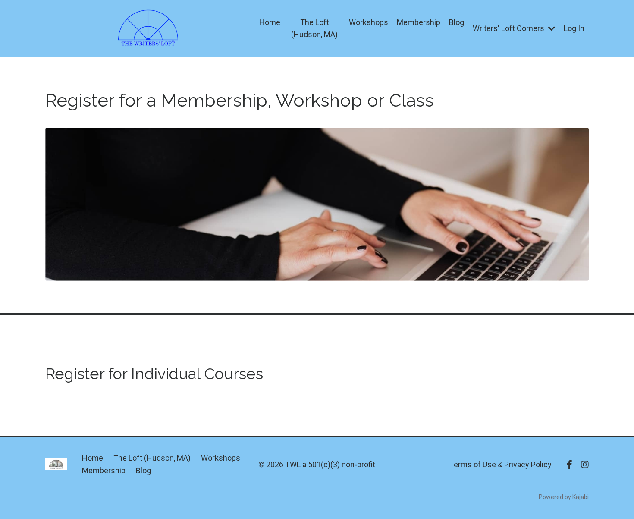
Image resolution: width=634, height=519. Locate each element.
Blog (456, 22)
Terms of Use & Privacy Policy (500, 464)
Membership (418, 22)
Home (269, 22)
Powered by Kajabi (564, 497)
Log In (574, 28)
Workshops (368, 22)
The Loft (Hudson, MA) (314, 28)
